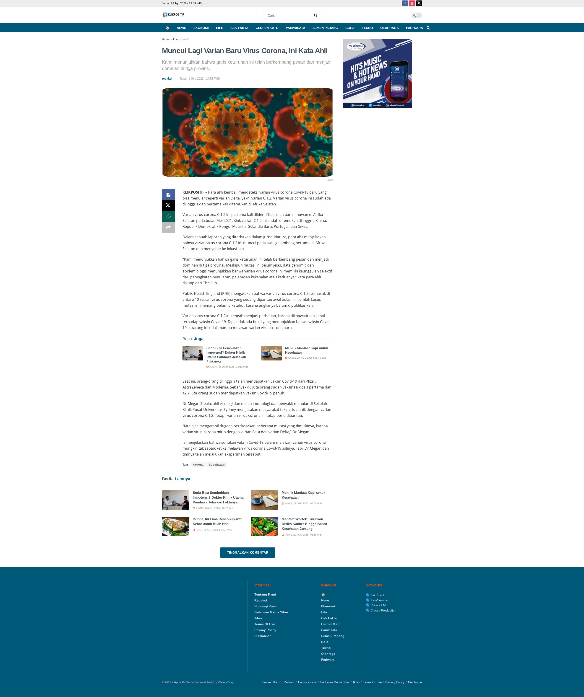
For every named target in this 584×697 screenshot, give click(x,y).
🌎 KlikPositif (375, 595)
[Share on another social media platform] (168, 227)
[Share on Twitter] (168, 205)
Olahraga (389, 28)
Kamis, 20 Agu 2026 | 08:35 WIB (303, 534)
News (181, 28)
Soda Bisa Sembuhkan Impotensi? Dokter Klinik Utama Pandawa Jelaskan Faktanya (218, 497)
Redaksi (260, 600)
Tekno (367, 28)
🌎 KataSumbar (377, 600)
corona (198, 464)
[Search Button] (316, 15)
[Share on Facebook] (168, 194)
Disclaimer (262, 636)
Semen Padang (325, 28)
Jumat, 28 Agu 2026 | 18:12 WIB (228, 366)
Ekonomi (201, 28)
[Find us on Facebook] (405, 3)
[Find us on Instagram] (412, 3)
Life (219, 28)
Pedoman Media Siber (271, 612)
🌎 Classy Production (381, 610)
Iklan (258, 618)
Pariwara (414, 28)
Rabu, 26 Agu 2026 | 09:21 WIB (213, 530)
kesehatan (217, 464)
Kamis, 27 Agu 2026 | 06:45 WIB (306, 357)
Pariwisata (295, 28)
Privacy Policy (265, 630)
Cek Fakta (239, 28)
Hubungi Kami (265, 606)
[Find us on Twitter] (419, 3)
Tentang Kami (265, 594)
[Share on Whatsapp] (168, 216)
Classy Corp (226, 682)
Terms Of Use (264, 624)
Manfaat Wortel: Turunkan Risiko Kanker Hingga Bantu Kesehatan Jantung (304, 524)
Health (185, 39)
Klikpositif (178, 682)
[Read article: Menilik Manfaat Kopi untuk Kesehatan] (271, 353)
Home (165, 39)
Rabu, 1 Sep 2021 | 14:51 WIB (200, 78)
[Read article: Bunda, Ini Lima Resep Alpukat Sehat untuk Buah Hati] (175, 526)
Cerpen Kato (267, 28)
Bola (350, 28)
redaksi (167, 78)
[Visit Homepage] (173, 15)
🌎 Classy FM (376, 605)
